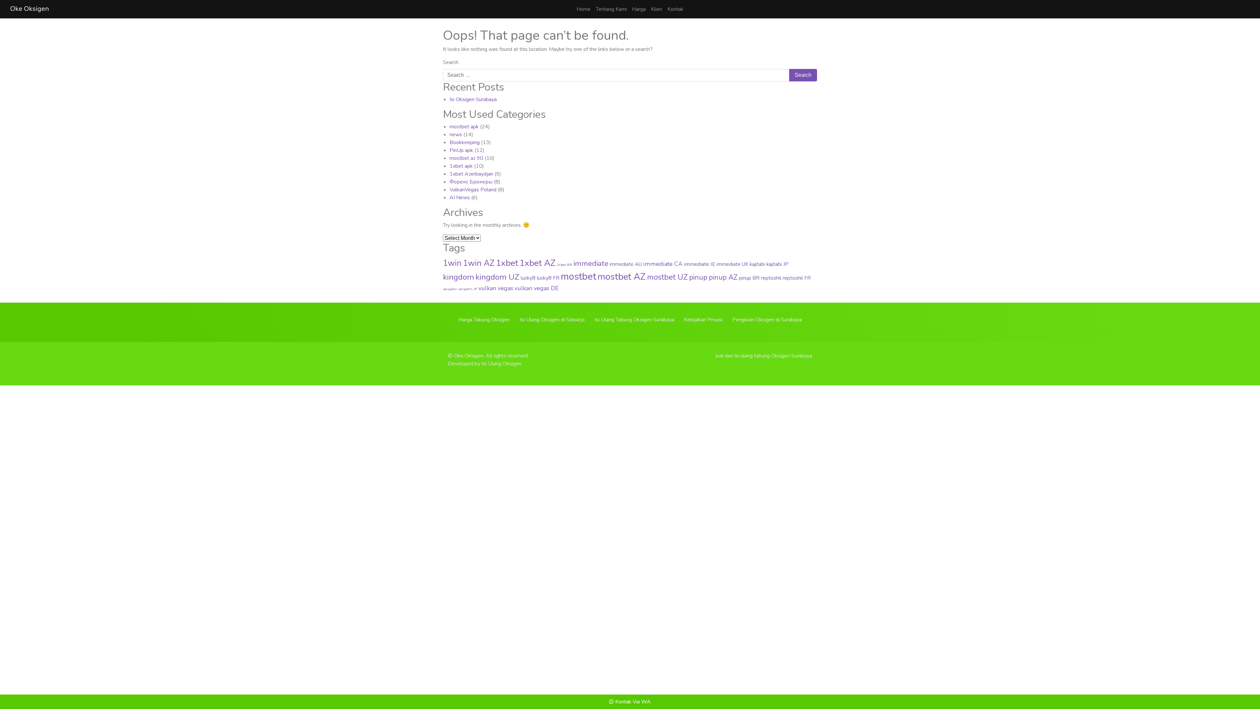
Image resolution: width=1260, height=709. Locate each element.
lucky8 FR (548, 278)
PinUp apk (461, 150)
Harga (639, 9)
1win (452, 263)
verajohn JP (467, 289)
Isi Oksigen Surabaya (473, 99)
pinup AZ (723, 277)
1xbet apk (461, 166)
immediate (591, 263)
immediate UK (732, 264)
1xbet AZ (537, 263)
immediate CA (662, 264)
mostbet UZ (667, 277)
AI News (460, 197)
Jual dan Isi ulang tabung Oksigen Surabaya (763, 355)
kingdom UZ (497, 277)
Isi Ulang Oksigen (501, 363)
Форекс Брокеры (471, 181)
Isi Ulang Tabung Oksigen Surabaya (634, 319)
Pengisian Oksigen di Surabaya (767, 319)
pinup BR (749, 278)
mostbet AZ (622, 276)
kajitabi (757, 264)
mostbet (578, 276)
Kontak (675, 9)
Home (584, 9)
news (456, 134)
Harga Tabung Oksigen (484, 319)
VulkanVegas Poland (473, 189)
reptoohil (771, 278)
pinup (698, 277)
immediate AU (626, 264)
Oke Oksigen (29, 8)
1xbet (507, 263)
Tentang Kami (611, 9)
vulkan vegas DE (536, 288)
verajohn (450, 289)
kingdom (458, 277)
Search (450, 62)
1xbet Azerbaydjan (471, 174)
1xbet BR (564, 264)
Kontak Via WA (632, 701)
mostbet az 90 (466, 158)
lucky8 (528, 278)
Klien (656, 9)
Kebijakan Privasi (703, 319)
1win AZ (478, 263)
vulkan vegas (495, 288)
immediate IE (699, 264)
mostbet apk (464, 126)
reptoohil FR (797, 278)
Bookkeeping (465, 142)
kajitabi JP (777, 264)
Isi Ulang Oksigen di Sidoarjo (552, 319)
